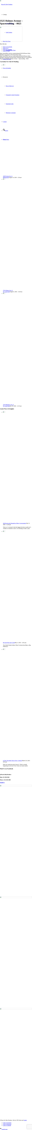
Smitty (25, 1120)
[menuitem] (17, 95)
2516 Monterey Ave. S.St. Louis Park (8, 405)
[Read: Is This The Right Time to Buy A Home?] (4, 649)
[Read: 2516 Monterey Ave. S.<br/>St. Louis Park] (4, 293)
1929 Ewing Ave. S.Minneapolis (8, 176)
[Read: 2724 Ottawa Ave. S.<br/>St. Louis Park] (4, 179)
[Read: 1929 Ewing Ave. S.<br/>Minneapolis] (4, 65)
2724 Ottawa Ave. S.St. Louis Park (8, 291)
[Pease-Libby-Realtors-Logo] (6, 4)
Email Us (2, 782)
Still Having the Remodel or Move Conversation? (14, 523)
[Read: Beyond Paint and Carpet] (4, 531)
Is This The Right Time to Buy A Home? (12, 760)
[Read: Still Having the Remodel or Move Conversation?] (4, 412)
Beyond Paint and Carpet (9, 642)
